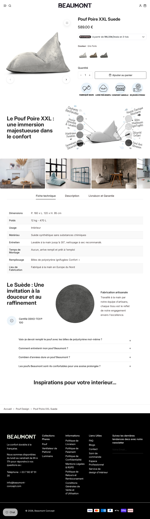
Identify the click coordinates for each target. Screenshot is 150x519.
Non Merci (75, 268)
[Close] (115, 242)
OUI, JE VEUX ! (75, 257)
